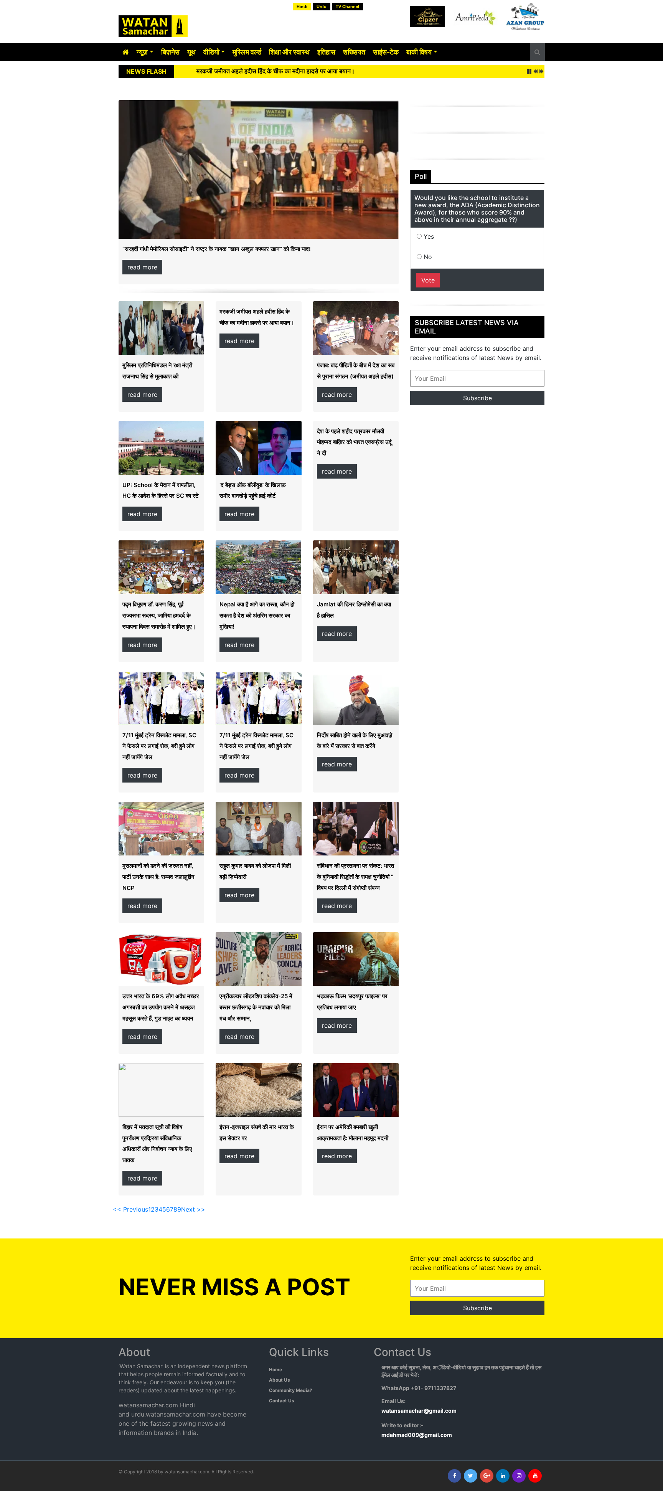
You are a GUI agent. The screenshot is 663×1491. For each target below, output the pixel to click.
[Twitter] (470, 1476)
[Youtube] (535, 1476)
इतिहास (326, 52)
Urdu (322, 6)
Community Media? (290, 1390)
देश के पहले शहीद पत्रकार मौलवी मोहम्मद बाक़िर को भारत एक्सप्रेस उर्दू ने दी (354, 442)
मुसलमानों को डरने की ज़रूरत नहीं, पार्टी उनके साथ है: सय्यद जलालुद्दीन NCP (158, 877)
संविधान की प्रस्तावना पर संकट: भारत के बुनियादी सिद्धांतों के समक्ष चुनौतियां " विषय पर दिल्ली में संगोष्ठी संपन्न (355, 877)
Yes (428, 236)
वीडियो (211, 52)
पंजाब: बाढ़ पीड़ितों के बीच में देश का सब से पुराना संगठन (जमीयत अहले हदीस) (281, 71)
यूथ (191, 52)
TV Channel (347, 6)
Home (275, 1369)
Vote (428, 280)
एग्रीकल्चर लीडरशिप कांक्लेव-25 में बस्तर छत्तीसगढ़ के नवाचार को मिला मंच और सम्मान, (255, 1007)
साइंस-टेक (386, 52)
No (427, 257)
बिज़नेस (170, 52)
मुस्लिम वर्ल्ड (247, 52)
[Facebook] (454, 1476)
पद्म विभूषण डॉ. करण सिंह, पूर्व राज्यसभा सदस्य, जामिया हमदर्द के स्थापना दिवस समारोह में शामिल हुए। (159, 615)
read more (142, 267)
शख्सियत (354, 52)
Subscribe (477, 398)
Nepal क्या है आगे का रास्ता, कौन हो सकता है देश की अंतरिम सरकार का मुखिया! (256, 615)
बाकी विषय (419, 52)
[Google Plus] (486, 1476)
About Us (279, 1380)
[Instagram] (519, 1476)
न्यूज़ (142, 52)
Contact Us (281, 1400)
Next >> (193, 1209)
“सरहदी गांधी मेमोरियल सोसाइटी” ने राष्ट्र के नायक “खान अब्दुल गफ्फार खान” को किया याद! (216, 249)
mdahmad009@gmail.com (416, 1435)
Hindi (302, 6)
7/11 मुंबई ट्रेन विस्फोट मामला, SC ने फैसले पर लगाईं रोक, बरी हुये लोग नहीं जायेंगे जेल (159, 746)
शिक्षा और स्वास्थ (289, 52)
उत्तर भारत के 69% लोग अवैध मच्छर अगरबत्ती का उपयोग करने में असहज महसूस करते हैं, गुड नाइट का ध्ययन (160, 1007)
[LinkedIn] (503, 1476)
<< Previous (130, 1209)
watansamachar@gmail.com (419, 1410)
